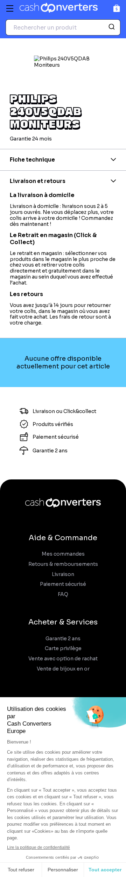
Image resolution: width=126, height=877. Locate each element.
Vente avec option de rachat (63, 659)
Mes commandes (63, 554)
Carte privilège (63, 649)
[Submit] (112, 27)
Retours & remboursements (63, 564)
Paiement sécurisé (63, 584)
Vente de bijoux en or (63, 669)
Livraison (63, 574)
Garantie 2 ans (63, 639)
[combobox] (63, 27)
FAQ (63, 594)
